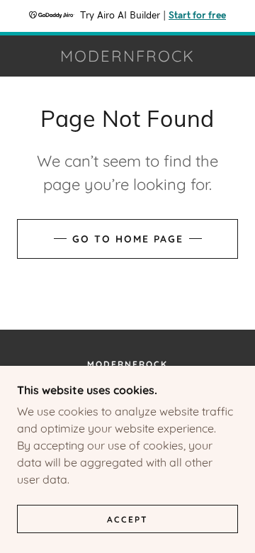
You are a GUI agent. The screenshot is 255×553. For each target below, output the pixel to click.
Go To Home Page (127, 239)
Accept (127, 519)
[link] (127, 56)
